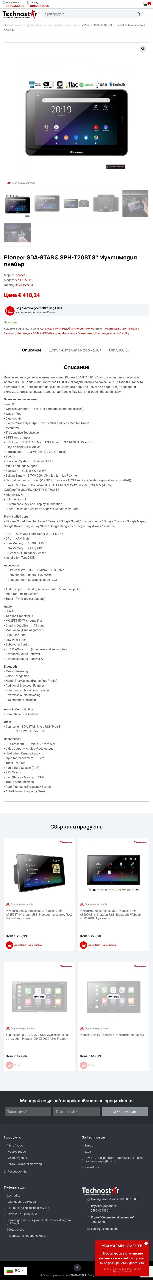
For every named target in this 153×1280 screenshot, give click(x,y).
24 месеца (26, 285)
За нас (89, 1145)
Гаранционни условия (21, 1202)
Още (17, 1065)
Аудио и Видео (16, 1152)
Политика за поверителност (27, 1236)
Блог (88, 1152)
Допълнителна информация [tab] (75, 350)
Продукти (10, 25)
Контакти (92, 1167)
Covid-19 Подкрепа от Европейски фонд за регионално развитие (114, 1159)
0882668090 (39, 5)
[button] (143, 48)
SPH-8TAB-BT (24, 280)
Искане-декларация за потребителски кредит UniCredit (39, 1221)
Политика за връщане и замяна (28, 1208)
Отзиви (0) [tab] (120, 350)
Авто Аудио (27, 25)
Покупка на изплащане (22, 1214)
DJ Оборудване (17, 1158)
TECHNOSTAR (78, 1275)
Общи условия (16, 1229)
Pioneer (20, 275)
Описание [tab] (32, 350)
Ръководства (15, 1171)
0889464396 (15, 5)
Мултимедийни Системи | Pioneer (59, 25)
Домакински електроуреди (25, 1164)
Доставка (13, 1195)
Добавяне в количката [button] (28, 945)
